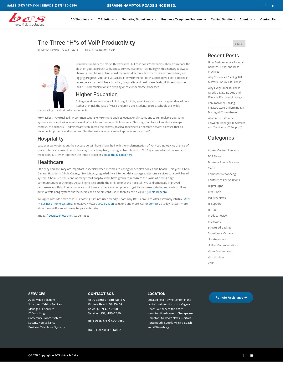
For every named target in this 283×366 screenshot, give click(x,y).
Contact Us (268, 19)
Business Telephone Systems (182, 19)
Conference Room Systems (45, 318)
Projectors (214, 221)
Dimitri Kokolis (50, 49)
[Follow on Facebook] (265, 5)
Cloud (211, 168)
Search (239, 43)
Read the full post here (118, 155)
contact (153, 203)
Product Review (217, 215)
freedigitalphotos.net (59, 215)
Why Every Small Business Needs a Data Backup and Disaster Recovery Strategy (225, 92)
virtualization (106, 203)
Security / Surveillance (137, 19)
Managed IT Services (41, 309)
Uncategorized (217, 239)
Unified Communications (223, 245)
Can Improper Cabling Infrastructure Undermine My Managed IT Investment (226, 107)
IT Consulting (36, 313)
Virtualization (99, 49)
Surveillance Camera (220, 233)
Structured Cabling (219, 227)
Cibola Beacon (157, 192)
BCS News (214, 156)
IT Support (214, 203)
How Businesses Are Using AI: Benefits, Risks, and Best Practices (226, 66)
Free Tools (214, 192)
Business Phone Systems (223, 162)
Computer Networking (222, 174)
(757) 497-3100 (28, 5)
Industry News (217, 198)
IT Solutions (105, 19)
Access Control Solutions (223, 150)
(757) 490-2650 (66, 5)
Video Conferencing (220, 251)
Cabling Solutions (223, 19)
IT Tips (85, 49)
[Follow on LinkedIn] (273, 5)
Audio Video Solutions (41, 300)
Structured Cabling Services (45, 304)
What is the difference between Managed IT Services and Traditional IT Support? (226, 122)
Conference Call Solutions (224, 180)
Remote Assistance (230, 297)
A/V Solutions (79, 19)
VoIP (112, 49)
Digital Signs (215, 186)
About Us (245, 19)
